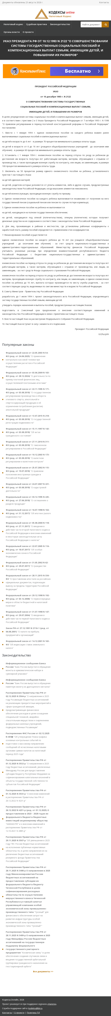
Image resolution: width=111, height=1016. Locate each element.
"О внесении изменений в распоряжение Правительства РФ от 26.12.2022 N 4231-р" (28, 795)
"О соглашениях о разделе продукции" (28, 500)
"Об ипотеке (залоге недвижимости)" (28, 513)
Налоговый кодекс (13, 24)
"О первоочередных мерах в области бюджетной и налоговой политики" (28, 600)
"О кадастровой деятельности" (28, 487)
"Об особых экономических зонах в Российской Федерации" (28, 551)
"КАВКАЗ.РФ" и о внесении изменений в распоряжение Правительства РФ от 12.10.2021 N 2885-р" (27, 818)
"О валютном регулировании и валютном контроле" (28, 458)
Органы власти (12, 32)
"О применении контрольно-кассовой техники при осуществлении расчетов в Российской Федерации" (27, 359)
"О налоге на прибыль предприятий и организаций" (27, 631)
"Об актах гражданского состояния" (28, 432)
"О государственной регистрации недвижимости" (28, 419)
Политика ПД (33, 1012)
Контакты (104, 2)
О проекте (28, 32)
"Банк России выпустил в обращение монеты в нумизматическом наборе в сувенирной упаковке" (28, 668)
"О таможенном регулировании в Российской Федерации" (28, 445)
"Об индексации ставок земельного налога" (28, 644)
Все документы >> (43, 971)
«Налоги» (51, 1004)
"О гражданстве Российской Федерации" (27, 566)
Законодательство (60, 24)
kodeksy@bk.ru (35, 1008)
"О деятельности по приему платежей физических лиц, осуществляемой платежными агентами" (28, 377)
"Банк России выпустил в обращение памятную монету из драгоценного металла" (28, 683)
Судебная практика (36, 24)
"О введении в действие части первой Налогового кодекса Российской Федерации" (28, 616)
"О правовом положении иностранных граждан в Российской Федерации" (28, 472)
